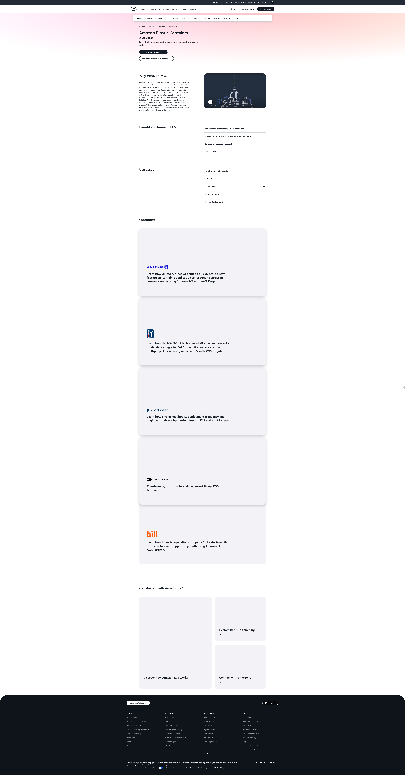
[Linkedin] (261, 763)
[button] (155, 9)
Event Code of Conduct (251, 746)
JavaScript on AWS (211, 742)
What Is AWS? (132, 717)
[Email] (277, 763)
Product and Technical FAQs (175, 738)
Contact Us (247, 717)
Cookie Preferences (172, 768)
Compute (150, 26)
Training (168, 721)
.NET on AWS (209, 726)
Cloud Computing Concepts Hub (139, 730)
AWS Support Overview (251, 734)
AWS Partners (170, 746)
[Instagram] (264, 763)
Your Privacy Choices (151, 768)
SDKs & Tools (209, 721)
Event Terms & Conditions (252, 750)
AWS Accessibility (249, 738)
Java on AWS (209, 734)
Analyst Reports (171, 742)
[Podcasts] (274, 763)
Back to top (201, 754)
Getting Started (171, 717)
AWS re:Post (247, 726)
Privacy (129, 768)
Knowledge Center (250, 730)
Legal (245, 742)
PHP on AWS (209, 738)
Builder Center (209, 717)
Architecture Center (172, 734)
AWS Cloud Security (134, 734)
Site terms (138, 768)
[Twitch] (267, 763)
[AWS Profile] (272, 2)
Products (142, 26)
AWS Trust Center (171, 726)
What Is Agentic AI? (134, 726)
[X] (254, 763)
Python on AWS (210, 730)
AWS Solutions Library (173, 730)
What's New (131, 738)
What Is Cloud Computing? (136, 721)
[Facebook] (257, 763)
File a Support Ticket (250, 721)
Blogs (129, 742)
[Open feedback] (403, 387)
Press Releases (132, 746)
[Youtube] (271, 763)
